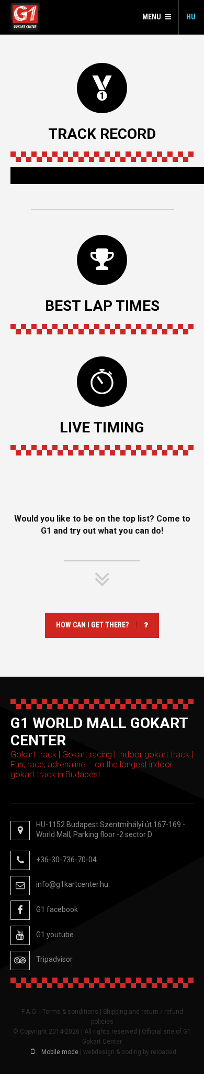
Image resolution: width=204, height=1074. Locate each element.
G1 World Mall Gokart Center (25, 17)
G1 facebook (57, 909)
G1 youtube (55, 934)
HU (191, 17)
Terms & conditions (70, 1011)
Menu (151, 17)
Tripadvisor (54, 959)
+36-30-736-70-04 (66, 859)
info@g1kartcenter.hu (72, 884)
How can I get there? (92, 625)
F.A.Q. (29, 1011)
